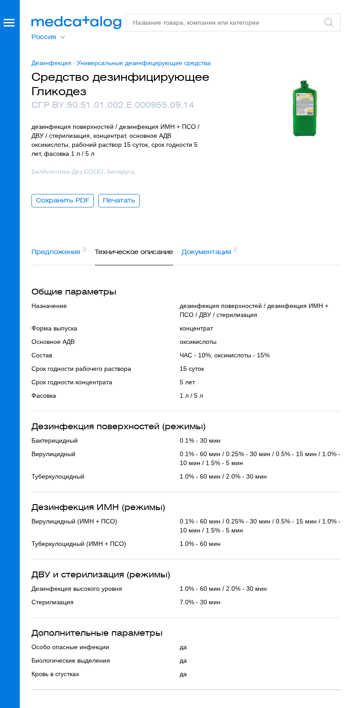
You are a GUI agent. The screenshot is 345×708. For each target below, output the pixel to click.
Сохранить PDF (62, 200)
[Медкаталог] (76, 22)
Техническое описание (134, 252)
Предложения (58, 251)
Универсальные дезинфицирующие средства (144, 62)
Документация (209, 251)
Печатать (119, 200)
